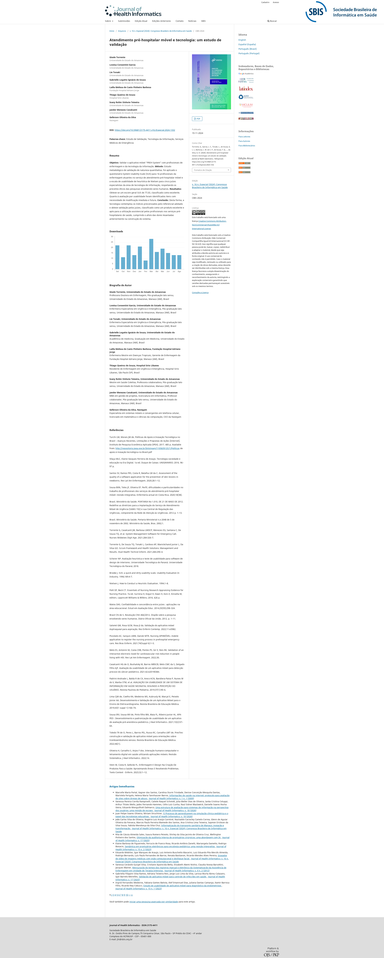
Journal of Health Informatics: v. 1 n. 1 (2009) (171, 798)
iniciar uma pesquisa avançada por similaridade (153, 901)
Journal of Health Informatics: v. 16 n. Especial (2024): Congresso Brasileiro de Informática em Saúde (172, 860)
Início (112, 31)
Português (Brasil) (247, 48)
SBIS (203, 21)
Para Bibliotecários (246, 145)
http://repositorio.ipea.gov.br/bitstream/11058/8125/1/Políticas (148, 448)
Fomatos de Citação (203, 170)
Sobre (108, 21)
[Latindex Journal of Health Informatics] (246, 90)
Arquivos (122, 31)
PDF (198, 118)
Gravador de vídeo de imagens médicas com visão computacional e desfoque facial (171, 857)
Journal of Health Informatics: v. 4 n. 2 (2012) (187, 870)
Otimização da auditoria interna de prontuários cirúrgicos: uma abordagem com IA (179, 837)
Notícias (192, 21)
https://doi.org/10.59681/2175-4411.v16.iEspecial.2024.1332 (145, 130)
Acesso (276, 2)
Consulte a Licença (200, 292)
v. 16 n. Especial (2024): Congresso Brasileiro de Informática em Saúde (161, 31)
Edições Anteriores (161, 21)
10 (127, 894)
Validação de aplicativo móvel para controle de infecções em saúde (173, 876)
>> (131, 894)
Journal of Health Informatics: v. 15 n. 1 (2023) (139, 888)
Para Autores (244, 141)
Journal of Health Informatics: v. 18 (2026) (175, 810)
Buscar (273, 21)
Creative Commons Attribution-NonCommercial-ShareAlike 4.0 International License (209, 225)
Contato (179, 21)
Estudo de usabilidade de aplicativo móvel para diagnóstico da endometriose (182, 885)
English (242, 39)
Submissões (124, 21)
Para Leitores (244, 136)
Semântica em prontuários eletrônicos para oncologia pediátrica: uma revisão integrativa (170, 846)
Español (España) (247, 44)
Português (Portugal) (249, 53)
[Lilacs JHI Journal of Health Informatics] (246, 98)
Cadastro (265, 2)
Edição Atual (141, 21)
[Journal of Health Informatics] (246, 73)
